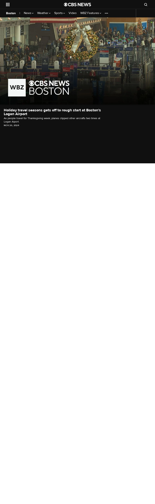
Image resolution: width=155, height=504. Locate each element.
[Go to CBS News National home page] (77, 4)
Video (73, 13)
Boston (11, 13)
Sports (58, 13)
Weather (43, 13)
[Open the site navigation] (30, 4)
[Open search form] (145, 4)
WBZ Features (90, 13)
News (28, 13)
